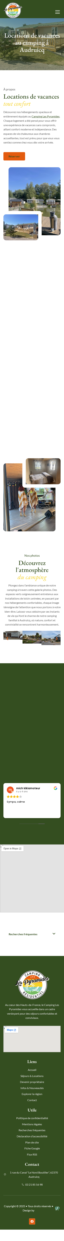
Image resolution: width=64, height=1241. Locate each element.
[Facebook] (32, 1221)
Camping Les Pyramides (46, 116)
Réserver (14, 156)
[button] (7, 638)
